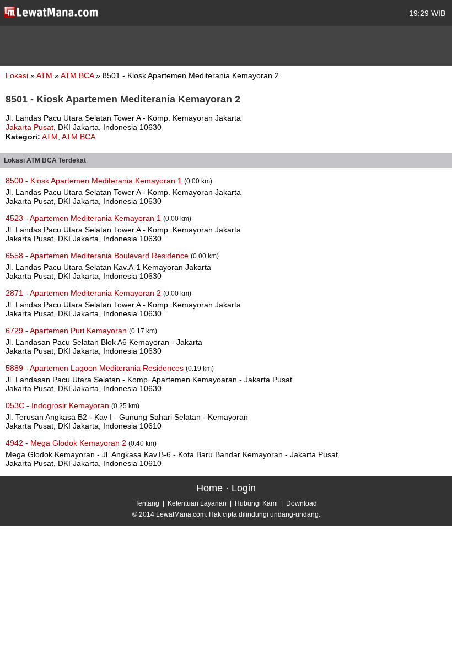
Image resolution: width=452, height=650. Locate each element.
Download (301, 503)
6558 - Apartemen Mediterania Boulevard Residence (98, 255)
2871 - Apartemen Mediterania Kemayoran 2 (84, 293)
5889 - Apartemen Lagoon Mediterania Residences (96, 368)
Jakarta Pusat (29, 127)
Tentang (147, 503)
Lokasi (17, 75)
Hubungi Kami (256, 503)
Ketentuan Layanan (197, 503)
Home (209, 488)
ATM (45, 75)
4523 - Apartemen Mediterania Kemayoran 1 (84, 218)
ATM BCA (78, 75)
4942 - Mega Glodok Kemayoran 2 (67, 442)
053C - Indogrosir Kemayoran (58, 405)
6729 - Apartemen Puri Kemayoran (67, 330)
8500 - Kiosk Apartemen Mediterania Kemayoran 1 (95, 180)
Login (244, 488)
